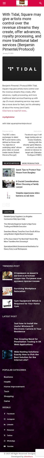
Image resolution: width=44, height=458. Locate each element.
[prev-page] (4, 204)
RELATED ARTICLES (11, 163)
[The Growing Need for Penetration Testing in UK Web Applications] (7, 341)
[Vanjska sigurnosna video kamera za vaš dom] (8, 195)
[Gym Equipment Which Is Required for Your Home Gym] (7, 303)
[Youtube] (4, 446)
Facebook (11, 414)
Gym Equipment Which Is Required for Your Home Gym (27, 303)
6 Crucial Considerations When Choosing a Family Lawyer (27, 184)
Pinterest (10, 430)
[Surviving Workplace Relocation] (7, 291)
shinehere (28, 456)
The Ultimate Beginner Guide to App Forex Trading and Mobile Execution (20, 225)
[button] (4, 3)
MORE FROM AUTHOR (30, 163)
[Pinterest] (4, 430)
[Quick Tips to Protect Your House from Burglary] (8, 172)
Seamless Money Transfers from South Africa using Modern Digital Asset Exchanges (22, 233)
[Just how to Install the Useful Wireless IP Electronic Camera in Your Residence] (7, 326)
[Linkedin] (4, 424)
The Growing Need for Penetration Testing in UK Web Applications (27, 342)
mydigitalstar (8, 117)
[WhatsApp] (4, 441)
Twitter (9, 435)
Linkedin (10, 425)
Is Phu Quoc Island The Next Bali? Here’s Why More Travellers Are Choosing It (21, 240)
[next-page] (7, 204)
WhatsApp (11, 441)
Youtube (10, 446)
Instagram (11, 419)
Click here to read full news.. (14, 111)
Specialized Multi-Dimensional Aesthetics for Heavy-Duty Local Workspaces (21, 247)
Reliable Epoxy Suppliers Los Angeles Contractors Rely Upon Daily (18, 218)
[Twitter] (4, 435)
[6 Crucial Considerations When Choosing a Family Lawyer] (8, 184)
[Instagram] (4, 419)
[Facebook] (4, 414)
